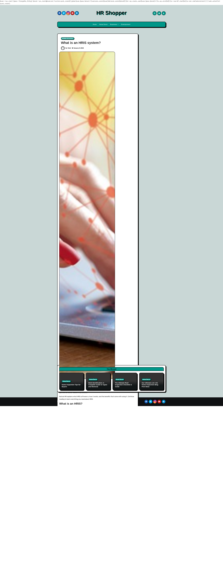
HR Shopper (111, 13)
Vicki (69, 48)
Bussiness (113, 24)
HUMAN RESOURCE (67, 38)
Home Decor (103, 24)
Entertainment (125, 24)
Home (95, 24)
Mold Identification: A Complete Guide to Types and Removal (97, 385)
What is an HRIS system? (81, 43)
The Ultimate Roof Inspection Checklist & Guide (123, 385)
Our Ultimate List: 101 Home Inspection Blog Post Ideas (150, 385)
